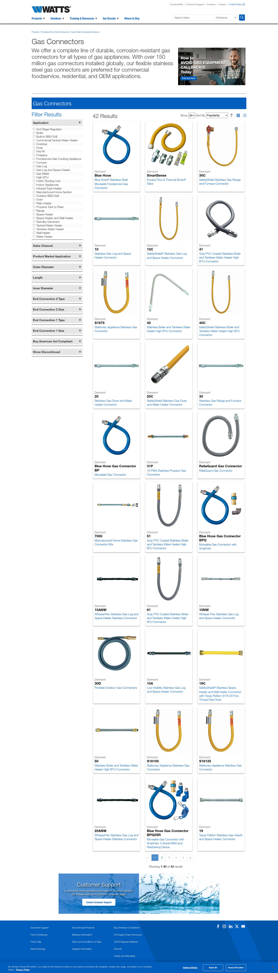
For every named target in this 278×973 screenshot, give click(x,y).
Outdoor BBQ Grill (47, 195)
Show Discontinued (46, 352)
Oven (39, 199)
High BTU (42, 177)
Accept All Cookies (236, 967)
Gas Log (41, 166)
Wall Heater (43, 233)
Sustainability (176, 4)
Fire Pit (40, 151)
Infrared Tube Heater (49, 188)
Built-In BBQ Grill (46, 136)
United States (235, 4)
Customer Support (195, 4)
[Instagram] (224, 926)
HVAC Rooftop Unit (48, 181)
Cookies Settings (190, 967)
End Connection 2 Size (48, 309)
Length (38, 277)
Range (40, 210)
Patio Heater (43, 203)
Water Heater (44, 236)
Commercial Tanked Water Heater (57, 140)
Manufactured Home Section (54, 192)
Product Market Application (52, 256)
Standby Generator (48, 221)
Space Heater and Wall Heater (54, 218)
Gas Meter (42, 173)
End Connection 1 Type (49, 320)
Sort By (200, 115)
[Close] (272, 967)
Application (41, 122)
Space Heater (44, 214)
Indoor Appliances (47, 184)
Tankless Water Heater (50, 229)
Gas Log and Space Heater (53, 170)
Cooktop (41, 144)
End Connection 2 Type (49, 299)
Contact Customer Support (98, 902)
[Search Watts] (242, 17)
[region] (139, 967)
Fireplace (41, 155)
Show (184, 115)
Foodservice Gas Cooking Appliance (58, 158)
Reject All (213, 967)
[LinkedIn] (230, 926)
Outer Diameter (43, 267)
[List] (244, 115)
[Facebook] (218, 926)
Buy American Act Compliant (52, 341)
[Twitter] (237, 926)
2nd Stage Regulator (49, 129)
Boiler (39, 133)
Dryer (39, 147)
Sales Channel (43, 245)
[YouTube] (243, 926)
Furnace (41, 162)
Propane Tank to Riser (50, 207)
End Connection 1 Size (48, 330)
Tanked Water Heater (49, 225)
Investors (211, 4)
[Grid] (238, 115)
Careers (222, 4)
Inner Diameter (43, 288)
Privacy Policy (23, 969)
